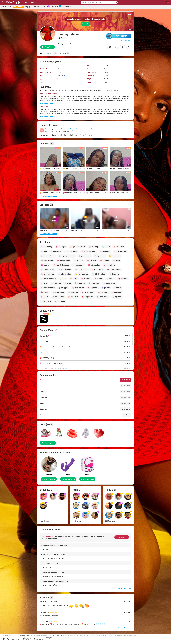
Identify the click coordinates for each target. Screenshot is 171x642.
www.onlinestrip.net (24, 635)
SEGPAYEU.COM (59, 635)
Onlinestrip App (68, 7)
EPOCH (52, 635)
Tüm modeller (6, 7)
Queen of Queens (76, 129)
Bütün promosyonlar (41, 7)
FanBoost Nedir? (125, 40)
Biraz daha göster (46, 103)
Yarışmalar (54, 7)
